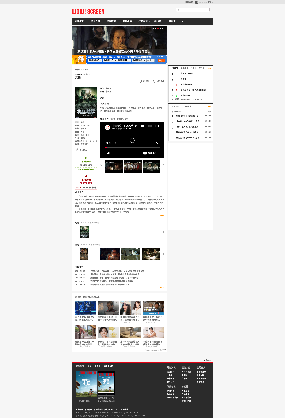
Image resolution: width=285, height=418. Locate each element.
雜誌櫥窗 (127, 21)
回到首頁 (189, 2)
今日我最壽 (186, 372)
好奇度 (193, 68)
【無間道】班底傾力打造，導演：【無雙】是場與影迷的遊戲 (115, 274)
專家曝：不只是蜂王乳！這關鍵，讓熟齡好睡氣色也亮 (107, 343)
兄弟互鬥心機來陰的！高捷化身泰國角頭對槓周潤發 (111, 281)
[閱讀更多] (161, 215)
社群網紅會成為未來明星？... (188, 132)
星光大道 (95, 21)
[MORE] (161, 288)
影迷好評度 (186, 401)
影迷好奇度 (186, 397)
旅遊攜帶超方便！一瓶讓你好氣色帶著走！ (85, 343)
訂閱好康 (170, 391)
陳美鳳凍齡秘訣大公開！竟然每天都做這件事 (130, 318)
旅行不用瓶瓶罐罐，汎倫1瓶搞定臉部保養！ (130, 343)
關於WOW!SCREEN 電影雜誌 (116, 409)
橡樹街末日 (185, 95)
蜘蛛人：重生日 (187, 73)
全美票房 (184, 68)
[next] (162, 166)
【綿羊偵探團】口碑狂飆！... (188, 127)
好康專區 (143, 21)
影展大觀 (200, 375)
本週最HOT (177, 106)
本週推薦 (188, 106)
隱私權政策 (98, 409)
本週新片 (170, 372)
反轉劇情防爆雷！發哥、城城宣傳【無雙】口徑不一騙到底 (114, 278)
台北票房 (174, 68)
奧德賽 (183, 79)
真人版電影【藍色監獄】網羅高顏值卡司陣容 (85, 318)
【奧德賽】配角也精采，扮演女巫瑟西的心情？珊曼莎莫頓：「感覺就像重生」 (125, 51)
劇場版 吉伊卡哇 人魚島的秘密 (193, 90)
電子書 (97, 366)
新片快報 (170, 382)
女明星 (184, 378)
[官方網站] (86, 153)
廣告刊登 (79, 409)
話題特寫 (200, 382)
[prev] (102, 166)
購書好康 (170, 394)
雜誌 (89, 366)
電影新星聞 (201, 372)
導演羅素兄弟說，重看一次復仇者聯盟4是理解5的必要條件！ (108, 318)
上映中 (170, 375)
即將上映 (170, 378)
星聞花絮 (111, 21)
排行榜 (157, 21)
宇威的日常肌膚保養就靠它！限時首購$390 (153, 343)
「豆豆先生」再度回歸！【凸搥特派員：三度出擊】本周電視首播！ (118, 271)
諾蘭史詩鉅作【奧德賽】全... (188, 116)
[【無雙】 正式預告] (114, 166)
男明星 (184, 375)
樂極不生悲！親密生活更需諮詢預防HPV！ (153, 318)
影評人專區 (201, 378)
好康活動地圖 (172, 397)
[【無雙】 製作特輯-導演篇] (133, 166)
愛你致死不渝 (186, 84)
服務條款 (88, 409)
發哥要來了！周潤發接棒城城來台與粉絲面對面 (109, 285)
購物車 (172, 21)
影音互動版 (108, 366)
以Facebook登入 (206, 2)
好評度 (202, 68)
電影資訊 (79, 21)
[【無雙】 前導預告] (152, 166)
